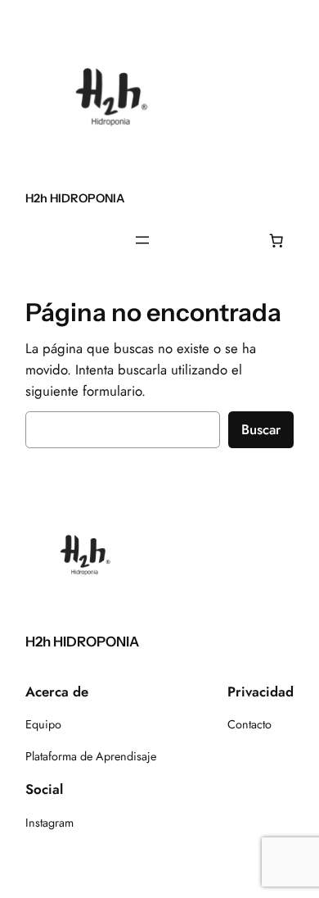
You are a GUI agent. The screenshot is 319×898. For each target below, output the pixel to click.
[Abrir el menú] (142, 240)
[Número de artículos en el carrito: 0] (276, 240)
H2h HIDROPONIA (75, 198)
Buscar (261, 429)
